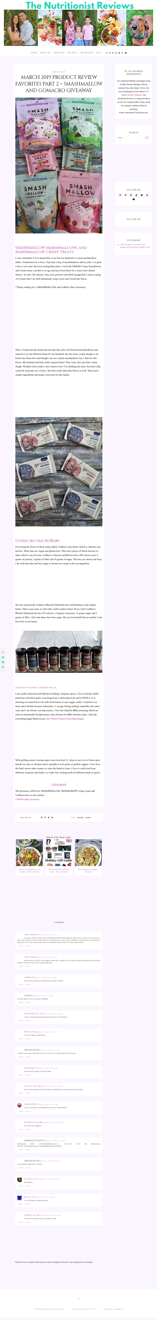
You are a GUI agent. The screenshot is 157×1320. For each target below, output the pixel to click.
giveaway (80, 817)
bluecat (29, 1197)
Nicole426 (30, 1031)
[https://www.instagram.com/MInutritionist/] (107, 53)
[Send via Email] (52, 817)
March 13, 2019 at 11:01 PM (48, 1104)
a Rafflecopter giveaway (27, 799)
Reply (21, 946)
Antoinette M (33, 1013)
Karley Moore (33, 1086)
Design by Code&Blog (113, 1309)
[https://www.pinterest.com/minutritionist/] (110, 53)
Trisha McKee (32, 1215)
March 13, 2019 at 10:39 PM (52, 1086)
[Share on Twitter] (45, 817)
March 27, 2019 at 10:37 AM (49, 1179)
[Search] (147, 138)
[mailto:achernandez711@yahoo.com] (126, 53)
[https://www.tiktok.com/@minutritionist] (116, 53)
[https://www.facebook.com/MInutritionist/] (113, 53)
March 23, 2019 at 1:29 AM (55, 1141)
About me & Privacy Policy (84, 1309)
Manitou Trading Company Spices (35, 687)
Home (34, 53)
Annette (29, 977)
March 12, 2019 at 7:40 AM (46, 957)
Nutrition (87, 53)
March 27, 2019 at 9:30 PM (50, 1215)
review (88, 817)
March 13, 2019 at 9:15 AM (43, 996)
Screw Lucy (31, 1179)
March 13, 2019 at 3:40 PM (49, 1050)
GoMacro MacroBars (37, 540)
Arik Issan (30, 934)
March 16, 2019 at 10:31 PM (53, 1123)
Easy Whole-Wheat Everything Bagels (65, 718)
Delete (28, 946)
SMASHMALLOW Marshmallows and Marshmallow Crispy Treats (51, 250)
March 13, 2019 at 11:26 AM (52, 1014)
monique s (30, 1068)
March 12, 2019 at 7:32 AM (46, 935)
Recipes (72, 53)
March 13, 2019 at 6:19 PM (47, 1068)
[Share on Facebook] (41, 817)
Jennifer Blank (33, 1122)
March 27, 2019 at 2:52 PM (44, 1197)
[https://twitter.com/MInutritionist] (119, 53)
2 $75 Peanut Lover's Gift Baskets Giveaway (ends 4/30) (135, 246)
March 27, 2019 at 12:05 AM (50, 1161)
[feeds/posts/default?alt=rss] (122, 53)
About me (45, 53)
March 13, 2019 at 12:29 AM (45, 978)
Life (98, 53)
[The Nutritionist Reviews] (78, 45)
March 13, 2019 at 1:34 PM (47, 1032)
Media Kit (59, 53)
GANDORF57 (31, 1104)
